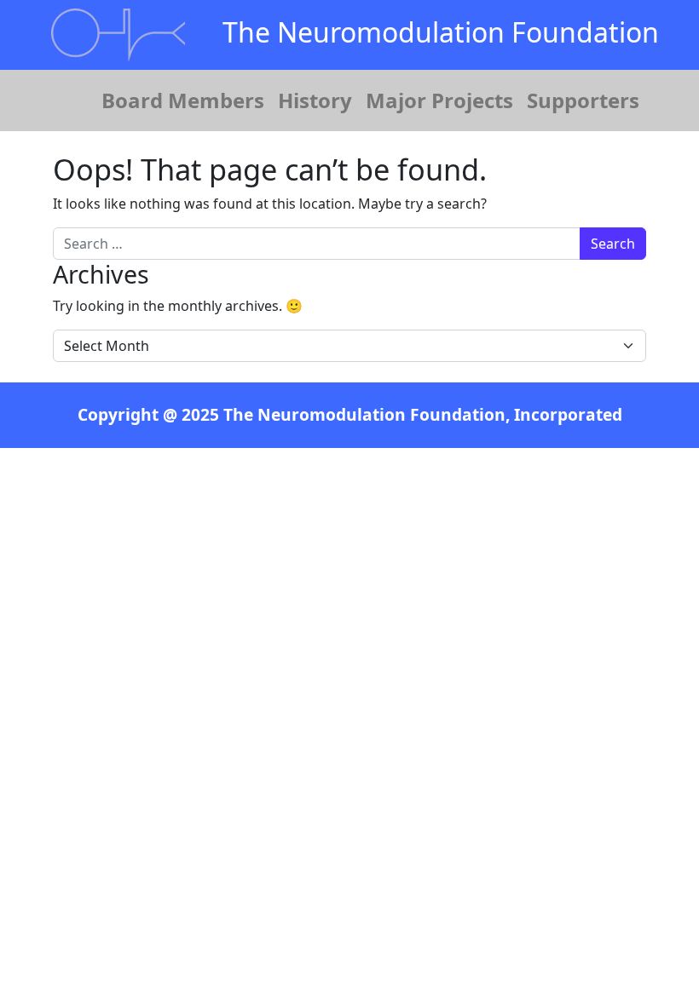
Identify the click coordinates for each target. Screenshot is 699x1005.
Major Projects (439, 100)
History (315, 100)
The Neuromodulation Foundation (440, 32)
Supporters (583, 100)
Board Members (182, 100)
